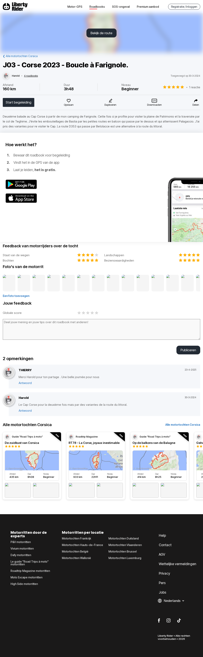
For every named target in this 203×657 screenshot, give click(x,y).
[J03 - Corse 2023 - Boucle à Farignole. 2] (24, 283)
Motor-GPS (74, 6)
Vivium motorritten (22, 548)
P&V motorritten (21, 542)
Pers (162, 583)
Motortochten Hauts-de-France (82, 545)
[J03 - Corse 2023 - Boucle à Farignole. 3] (39, 283)
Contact (165, 545)
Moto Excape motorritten (26, 577)
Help (162, 535)
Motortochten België (75, 551)
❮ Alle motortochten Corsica (20, 56)
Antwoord (25, 382)
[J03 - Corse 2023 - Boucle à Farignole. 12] (172, 283)
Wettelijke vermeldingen (177, 564)
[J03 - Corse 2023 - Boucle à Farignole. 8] (113, 283)
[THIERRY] (8, 372)
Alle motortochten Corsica (182, 424)
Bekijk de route (101, 33)
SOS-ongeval (121, 6)
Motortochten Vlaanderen (125, 545)
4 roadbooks (31, 76)
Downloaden (154, 104)
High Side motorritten (24, 584)
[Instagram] (168, 620)
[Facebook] (159, 620)
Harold (16, 76)
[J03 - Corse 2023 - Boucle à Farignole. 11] (157, 283)
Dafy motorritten (21, 555)
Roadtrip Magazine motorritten (30, 570)
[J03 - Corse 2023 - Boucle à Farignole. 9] (128, 283)
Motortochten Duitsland (123, 538)
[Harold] (6, 75)
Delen (195, 104)
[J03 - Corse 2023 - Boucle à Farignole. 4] (53, 283)
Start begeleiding (18, 102)
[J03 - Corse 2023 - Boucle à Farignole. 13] (187, 283)
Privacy (164, 573)
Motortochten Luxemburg (124, 558)
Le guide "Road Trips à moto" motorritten (30, 563)
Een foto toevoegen (16, 295)
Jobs (162, 592)
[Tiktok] (179, 620)
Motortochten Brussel (122, 551)
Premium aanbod (148, 6)
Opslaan (69, 104)
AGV (162, 554)
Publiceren (188, 350)
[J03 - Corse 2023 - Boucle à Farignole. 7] (98, 283)
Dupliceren (110, 104)
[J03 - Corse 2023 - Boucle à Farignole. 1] (9, 283)
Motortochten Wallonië (76, 558)
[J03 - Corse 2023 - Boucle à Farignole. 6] (83, 283)
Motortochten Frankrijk (76, 538)
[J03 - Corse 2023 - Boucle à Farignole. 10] (143, 283)
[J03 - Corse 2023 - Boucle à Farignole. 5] (68, 283)
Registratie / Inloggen (184, 6)
